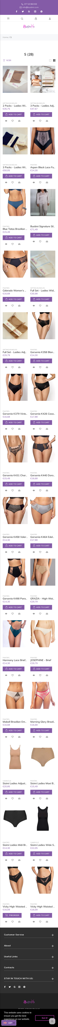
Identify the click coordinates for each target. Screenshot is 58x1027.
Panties (33, 165)
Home (5, 37)
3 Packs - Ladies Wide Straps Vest (22, 167)
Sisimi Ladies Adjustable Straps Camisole (26, 783)
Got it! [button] (45, 1018)
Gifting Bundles (10, 103)
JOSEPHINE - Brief (40, 660)
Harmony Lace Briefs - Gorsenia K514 (24, 660)
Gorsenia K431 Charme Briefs (19, 475)
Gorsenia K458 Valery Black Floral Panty (26, 536)
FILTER (8, 60)
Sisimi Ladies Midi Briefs (16, 845)
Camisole (7, 781)
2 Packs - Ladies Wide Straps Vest (22, 105)
